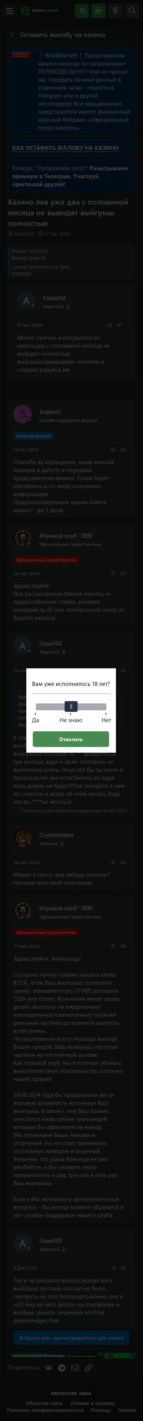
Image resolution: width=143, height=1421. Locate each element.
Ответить (71, 739)
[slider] (70, 706)
